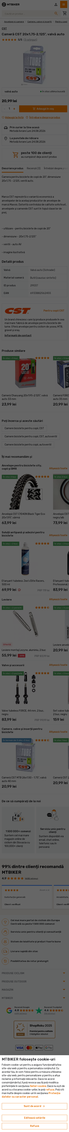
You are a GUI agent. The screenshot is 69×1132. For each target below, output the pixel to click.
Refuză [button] (34, 1126)
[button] (50, 1089)
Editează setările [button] (34, 1117)
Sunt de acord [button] (34, 1106)
